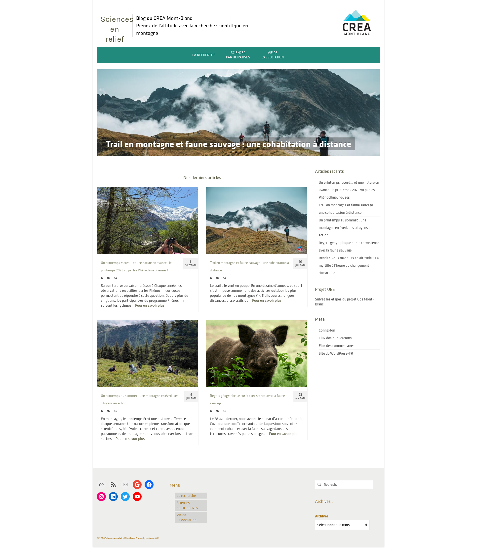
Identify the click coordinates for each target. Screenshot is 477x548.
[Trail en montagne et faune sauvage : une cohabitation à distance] (256, 220)
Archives (321, 516)
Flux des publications (335, 338)
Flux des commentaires (337, 345)
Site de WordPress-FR (336, 353)
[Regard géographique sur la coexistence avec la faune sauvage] (256, 353)
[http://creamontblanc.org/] (357, 21)
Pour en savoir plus (149, 305)
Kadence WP (152, 538)
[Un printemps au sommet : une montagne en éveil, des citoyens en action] (147, 353)
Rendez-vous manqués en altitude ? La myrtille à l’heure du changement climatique (349, 265)
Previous (92, 113)
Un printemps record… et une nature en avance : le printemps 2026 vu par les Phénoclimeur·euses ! (349, 190)
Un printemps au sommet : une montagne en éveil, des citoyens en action (345, 227)
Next (384, 113)
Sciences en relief (116, 29)
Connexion (327, 330)
